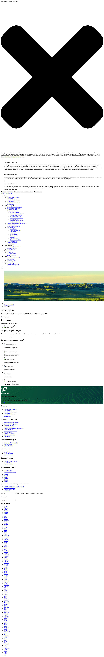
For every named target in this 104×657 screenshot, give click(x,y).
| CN (2, 268)
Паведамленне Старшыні (13, 197)
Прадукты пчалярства (12, 242)
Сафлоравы (13, 231)
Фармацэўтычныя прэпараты (14, 207)
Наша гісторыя (10, 198)
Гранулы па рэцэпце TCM (13, 208)
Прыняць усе (4, 191)
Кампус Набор (10, 259)
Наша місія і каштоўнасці (13, 200)
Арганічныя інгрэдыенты (13, 226)
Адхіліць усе (17, 191)
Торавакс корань (14, 235)
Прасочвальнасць (11, 249)
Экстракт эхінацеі (14, 219)
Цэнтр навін (10, 252)
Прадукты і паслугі (9, 305)
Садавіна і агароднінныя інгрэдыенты (16, 223)
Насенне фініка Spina (15, 240)
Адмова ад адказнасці (9, 489)
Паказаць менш (37, 191)
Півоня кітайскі (14, 234)
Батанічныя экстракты (12, 211)
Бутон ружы (13, 233)
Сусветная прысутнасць (13, 264)
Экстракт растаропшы (15, 216)
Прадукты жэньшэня (12, 241)
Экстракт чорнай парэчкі (16, 218)
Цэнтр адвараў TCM (12, 209)
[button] (52, 77)
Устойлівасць (10, 204)
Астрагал (12, 237)
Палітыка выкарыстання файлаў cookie (14, 157)
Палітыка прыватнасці (9, 488)
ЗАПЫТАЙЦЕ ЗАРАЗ (6, 402)
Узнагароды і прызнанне (13, 202)
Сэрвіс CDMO (10, 244)
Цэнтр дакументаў (11, 255)
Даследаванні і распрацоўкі (14, 246)
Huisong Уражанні (11, 253)
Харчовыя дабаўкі (11, 224)
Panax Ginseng (13, 229)
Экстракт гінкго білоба (16, 215)
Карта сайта (7, 490)
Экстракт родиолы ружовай (17, 220)
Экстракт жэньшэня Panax (16, 213)
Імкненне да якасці (12, 248)
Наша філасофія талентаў (13, 257)
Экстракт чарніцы (14, 212)
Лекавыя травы (11, 227)
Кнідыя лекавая (14, 238)
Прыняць (11, 191)
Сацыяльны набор (11, 260)
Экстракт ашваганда (15, 222)
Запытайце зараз (11, 263)
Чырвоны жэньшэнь (15, 230)
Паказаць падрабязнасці (27, 191)
